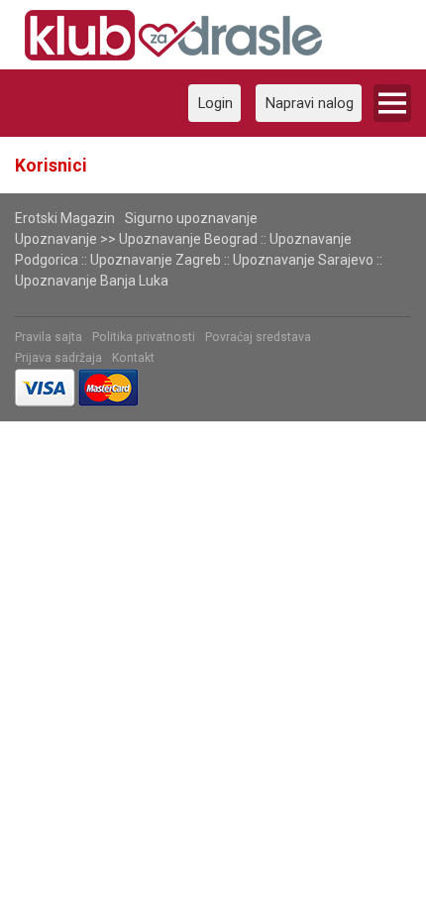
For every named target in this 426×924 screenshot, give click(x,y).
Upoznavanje (56, 239)
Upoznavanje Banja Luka (91, 281)
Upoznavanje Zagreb (155, 260)
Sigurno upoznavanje (191, 218)
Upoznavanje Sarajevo (303, 260)
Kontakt (133, 358)
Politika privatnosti (143, 337)
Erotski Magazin (65, 218)
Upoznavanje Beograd (188, 239)
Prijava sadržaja (58, 358)
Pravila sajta (48, 337)
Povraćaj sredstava (258, 337)
